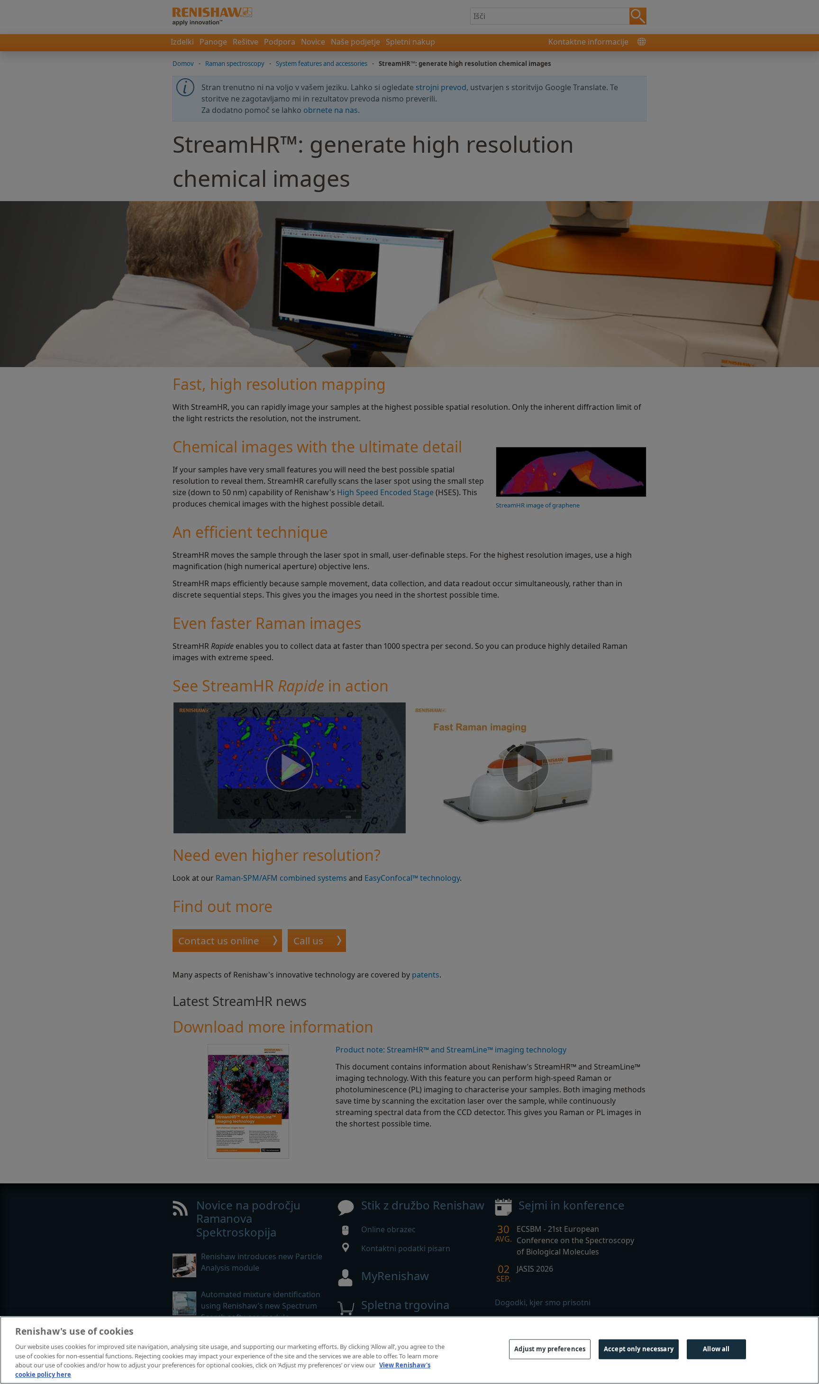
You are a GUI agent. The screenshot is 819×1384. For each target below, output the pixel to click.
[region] (409, 1350)
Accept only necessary (638, 1349)
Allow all (716, 1349)
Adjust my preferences (549, 1349)
